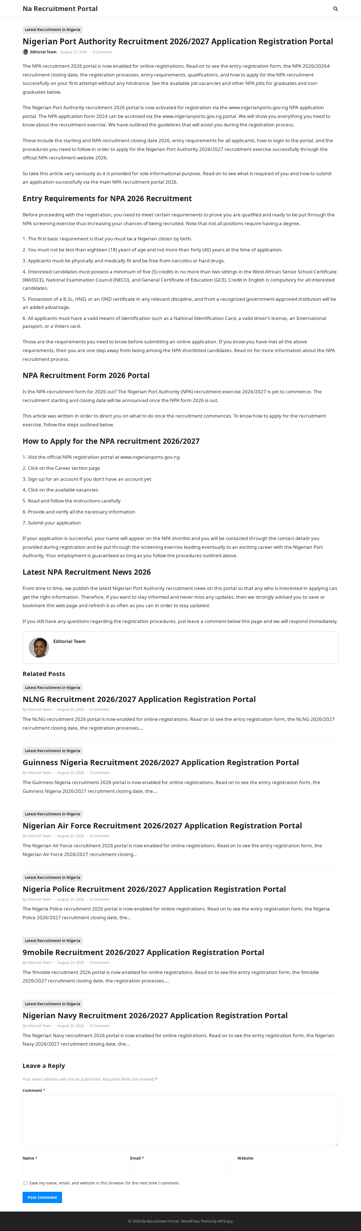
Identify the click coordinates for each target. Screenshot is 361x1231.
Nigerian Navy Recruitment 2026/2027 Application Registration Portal (155, 1015)
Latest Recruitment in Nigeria (52, 29)
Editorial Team (43, 51)
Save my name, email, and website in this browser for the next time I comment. (104, 1183)
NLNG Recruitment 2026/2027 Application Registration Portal (139, 699)
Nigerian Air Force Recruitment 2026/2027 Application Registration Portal (162, 825)
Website (245, 1158)
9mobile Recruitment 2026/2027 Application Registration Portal (143, 952)
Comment (34, 1090)
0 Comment (103, 51)
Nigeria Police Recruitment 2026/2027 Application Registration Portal (154, 889)
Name (30, 1158)
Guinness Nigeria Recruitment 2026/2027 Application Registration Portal (161, 762)
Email (137, 1158)
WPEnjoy (225, 1221)
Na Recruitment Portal (60, 8)
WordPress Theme (196, 1221)
